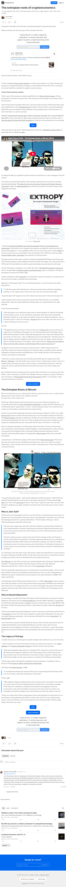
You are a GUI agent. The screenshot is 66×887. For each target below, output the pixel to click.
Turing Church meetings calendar (12, 92)
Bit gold (58, 605)
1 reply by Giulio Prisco (12, 792)
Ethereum (11, 361)
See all (5, 845)
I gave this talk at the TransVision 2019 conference (31, 119)
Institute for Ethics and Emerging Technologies (26, 663)
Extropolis (23, 277)
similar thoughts (17, 667)
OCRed (59, 251)
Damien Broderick (22, 186)
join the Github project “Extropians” (13, 255)
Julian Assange (41, 433)
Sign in (61, 3)
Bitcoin (3, 361)
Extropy (33, 319)
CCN (53, 130)
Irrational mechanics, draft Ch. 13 (13, 834)
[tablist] (8, 756)
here (5, 348)
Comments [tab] (5, 756)
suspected (7, 614)
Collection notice (44, 875)
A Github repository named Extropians (28, 270)
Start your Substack (28, 879)
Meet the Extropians (47, 440)
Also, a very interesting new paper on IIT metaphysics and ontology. (21, 815)
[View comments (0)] (21, 830)
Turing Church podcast (47, 96)
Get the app (41, 879)
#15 (47, 330)
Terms (36, 875)
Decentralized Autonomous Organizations (28, 377)
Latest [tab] (8, 808)
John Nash (54, 616)
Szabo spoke (48, 581)
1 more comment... (5, 799)
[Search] (63, 808)
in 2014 (57, 130)
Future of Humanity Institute (21, 646)
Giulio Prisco (9, 16)
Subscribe (54, 3)
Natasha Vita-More (9, 771)
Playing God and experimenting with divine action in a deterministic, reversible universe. (27, 826)
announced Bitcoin (29, 601)
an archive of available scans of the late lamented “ (24, 246)
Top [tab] (3, 808)
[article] (33, 816)
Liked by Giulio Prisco (10, 773)
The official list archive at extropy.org (51, 268)
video (23, 132)
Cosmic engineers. (6, 837)
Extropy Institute (9, 418)
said (8, 678)
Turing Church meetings (21, 83)
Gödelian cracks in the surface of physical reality (19, 813)
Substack (24, 883)
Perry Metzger (6, 561)
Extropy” (43, 246)
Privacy (32, 875)
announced (19, 503)
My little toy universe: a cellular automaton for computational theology (26, 824)
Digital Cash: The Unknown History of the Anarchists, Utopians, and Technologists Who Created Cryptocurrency (33, 342)
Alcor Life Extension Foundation (30, 404)
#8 (37, 319)
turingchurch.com (24, 107)
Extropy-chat (5, 415)
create (28, 603)
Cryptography (40, 566)
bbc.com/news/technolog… (19, 59)
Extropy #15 (37, 241)
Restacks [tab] (12, 756)
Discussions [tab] (14, 808)
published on (47, 130)
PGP (55, 575)
